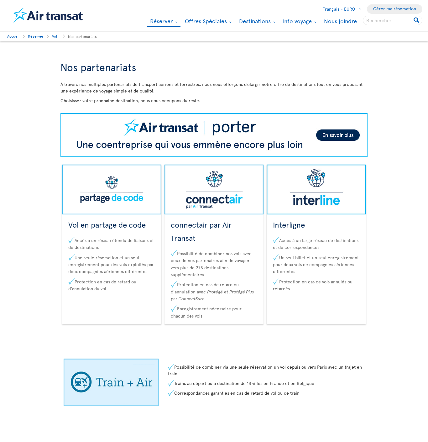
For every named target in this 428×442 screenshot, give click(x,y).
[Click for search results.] (416, 20)
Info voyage (296, 21)
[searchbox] (392, 20)
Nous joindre (340, 21)
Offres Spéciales (205, 21)
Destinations (254, 21)
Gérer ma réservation (394, 9)
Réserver (160, 21)
